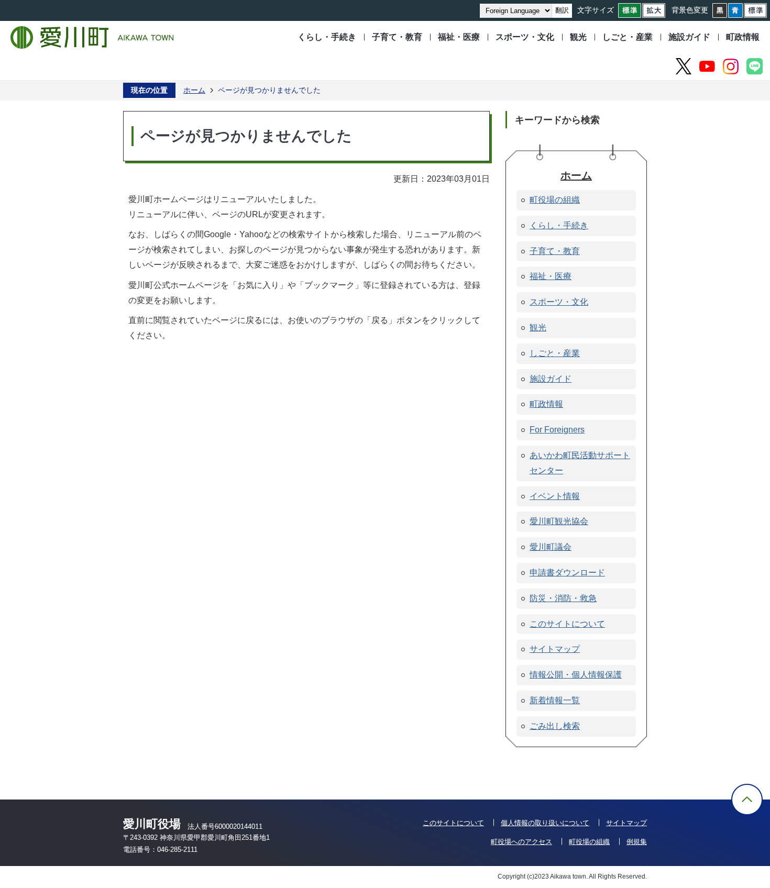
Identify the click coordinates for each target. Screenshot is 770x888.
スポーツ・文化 (525, 36)
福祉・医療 (459, 36)
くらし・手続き (327, 36)
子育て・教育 (397, 36)
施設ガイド (689, 36)
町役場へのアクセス (521, 842)
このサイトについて (453, 823)
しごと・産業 (627, 36)
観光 (578, 36)
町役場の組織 (589, 842)
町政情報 (743, 36)
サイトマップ (626, 823)
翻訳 (562, 10)
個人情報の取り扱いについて (545, 823)
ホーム (194, 90)
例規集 (636, 842)
